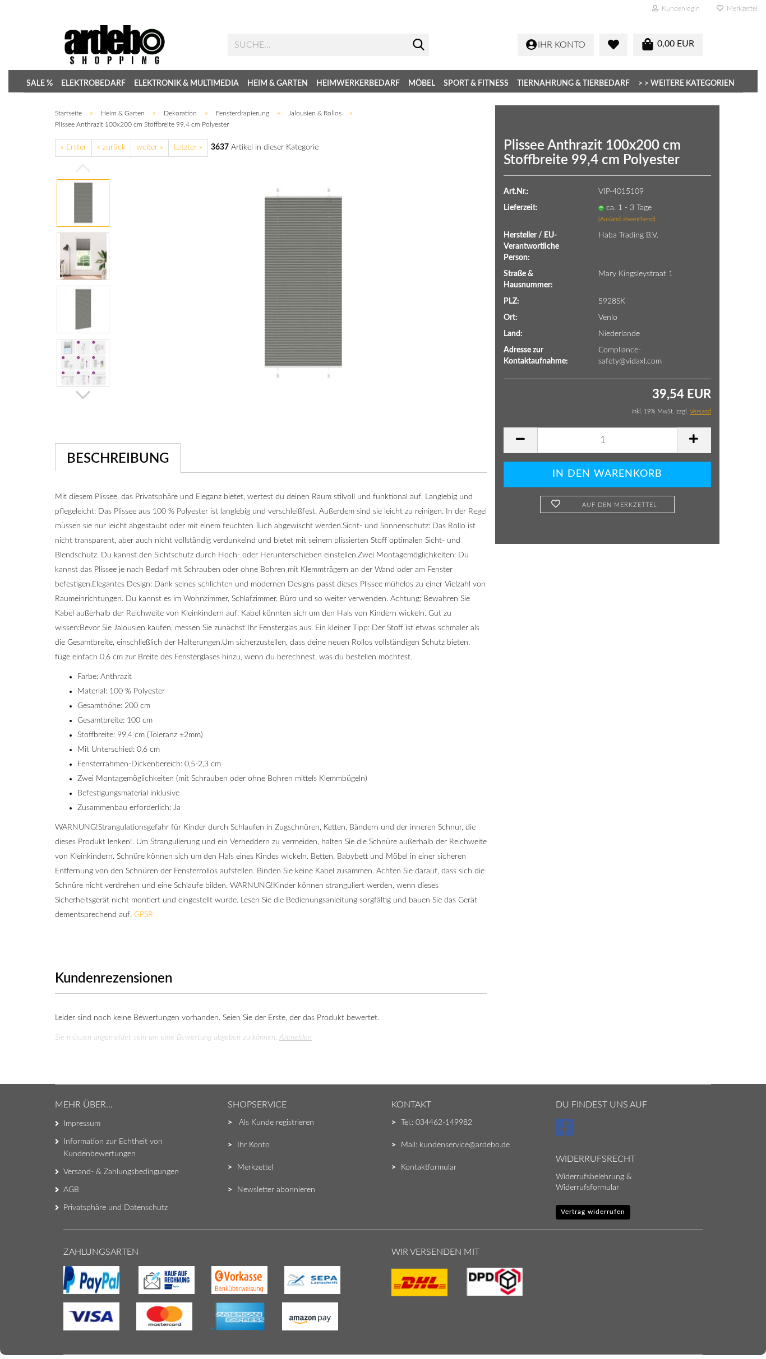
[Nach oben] (31, 1328)
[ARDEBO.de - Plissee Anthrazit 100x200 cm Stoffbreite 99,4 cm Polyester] (303, 282)
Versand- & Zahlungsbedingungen (121, 1172)
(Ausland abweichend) (627, 219)
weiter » (149, 147)
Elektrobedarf (93, 83)
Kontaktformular (428, 1167)
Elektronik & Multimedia (186, 83)
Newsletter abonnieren (276, 1190)
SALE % (39, 83)
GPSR (143, 915)
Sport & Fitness (476, 83)
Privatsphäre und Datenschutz (115, 1208)
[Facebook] (566, 1133)
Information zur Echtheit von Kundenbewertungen (113, 1148)
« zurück (111, 147)
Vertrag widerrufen (593, 1211)
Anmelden (295, 1037)
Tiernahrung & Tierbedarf (573, 83)
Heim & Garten (277, 83)
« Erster (73, 147)
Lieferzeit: (521, 208)
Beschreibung (118, 459)
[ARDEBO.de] (137, 44)
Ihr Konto (253, 1145)
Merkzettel (740, 8)
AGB (71, 1190)
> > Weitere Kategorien (686, 83)
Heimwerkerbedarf (358, 83)
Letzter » (188, 147)
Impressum (81, 1124)
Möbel (421, 83)
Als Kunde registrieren (276, 1123)
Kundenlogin (679, 8)
